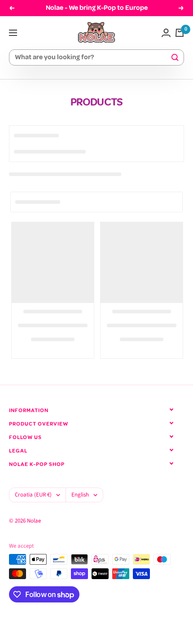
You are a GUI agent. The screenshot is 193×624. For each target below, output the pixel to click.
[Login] (166, 32)
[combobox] (92, 57)
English (80, 495)
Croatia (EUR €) (33, 495)
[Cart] (179, 32)
